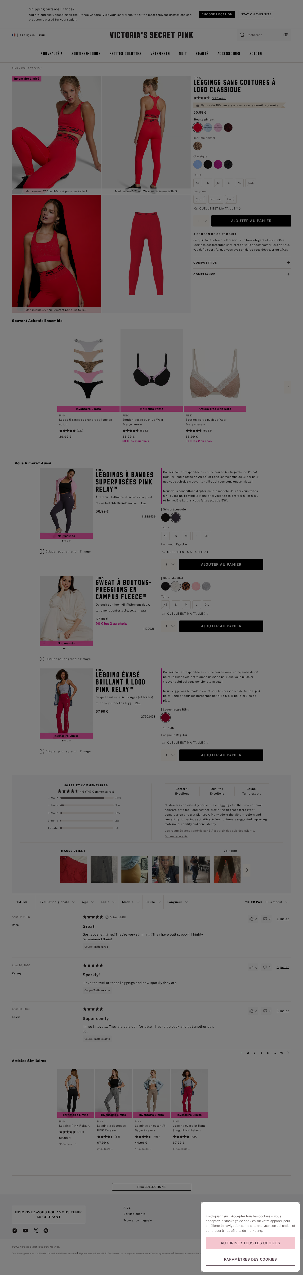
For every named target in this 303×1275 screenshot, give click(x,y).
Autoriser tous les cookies (250, 1243)
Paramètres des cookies (250, 1259)
